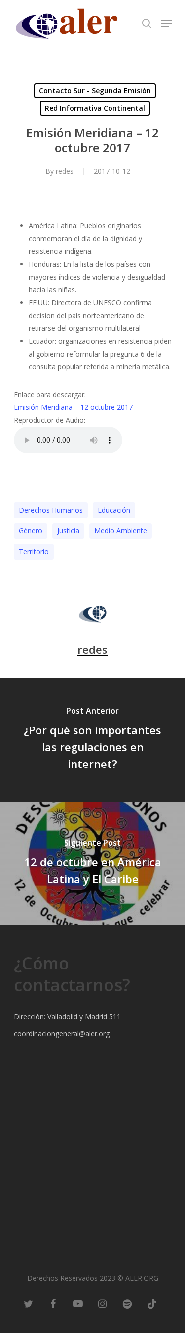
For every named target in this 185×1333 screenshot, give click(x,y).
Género (30, 530)
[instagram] (102, 1303)
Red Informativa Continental (95, 108)
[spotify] (127, 1303)
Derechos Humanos (51, 510)
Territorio (34, 551)
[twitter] (28, 1303)
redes (65, 171)
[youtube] (78, 1303)
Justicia (68, 530)
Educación (114, 510)
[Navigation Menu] (166, 23)
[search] (146, 23)
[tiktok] (152, 1303)
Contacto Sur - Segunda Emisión (95, 90)
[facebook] (53, 1303)
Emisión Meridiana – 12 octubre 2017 (73, 407)
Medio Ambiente (120, 530)
